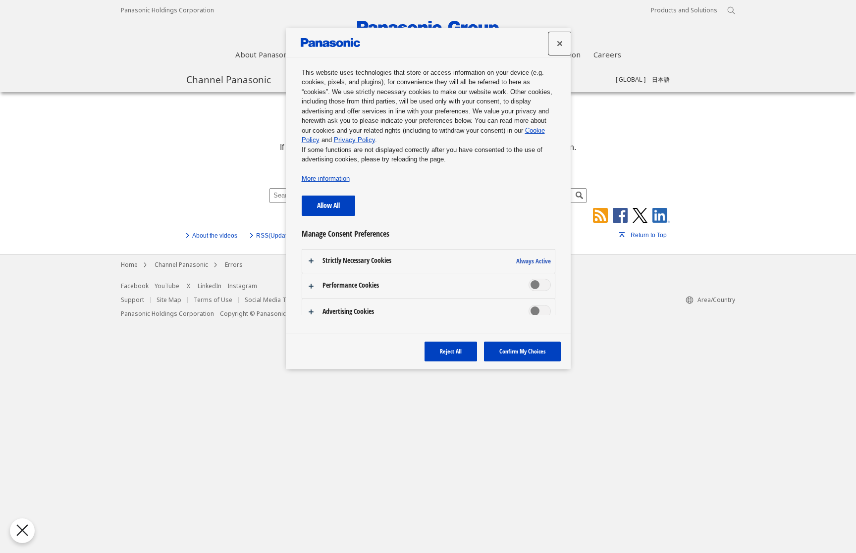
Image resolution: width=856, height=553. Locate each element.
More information (326, 178)
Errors (234, 264)
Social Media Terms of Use (283, 300)
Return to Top (649, 235)
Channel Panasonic (228, 79)
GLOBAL (630, 79)
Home (129, 264)
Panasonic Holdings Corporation (167, 10)
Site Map (169, 300)
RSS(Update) (274, 235)
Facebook (135, 286)
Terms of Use (213, 300)
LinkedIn (209, 286)
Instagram (242, 286)
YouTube (167, 286)
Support (132, 300)
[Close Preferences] (22, 530)
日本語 (661, 79)
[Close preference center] (560, 43)
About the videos (214, 235)
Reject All (451, 351)
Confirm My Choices (522, 351)
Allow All (328, 205)
